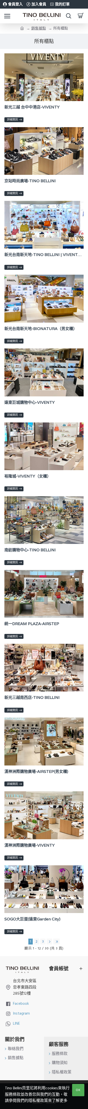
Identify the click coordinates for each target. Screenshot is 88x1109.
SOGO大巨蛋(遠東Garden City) (32, 919)
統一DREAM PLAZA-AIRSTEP (31, 623)
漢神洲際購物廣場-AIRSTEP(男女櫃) (36, 771)
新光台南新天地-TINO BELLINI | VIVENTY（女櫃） (44, 254)
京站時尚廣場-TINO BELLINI (30, 181)
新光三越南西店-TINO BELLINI (32, 697)
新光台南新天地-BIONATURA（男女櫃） (40, 328)
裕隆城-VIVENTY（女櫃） (27, 476)
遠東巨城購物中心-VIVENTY (29, 402)
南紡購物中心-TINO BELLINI (30, 550)
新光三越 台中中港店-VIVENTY (32, 107)
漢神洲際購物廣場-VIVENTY (29, 845)
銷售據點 (38, 28)
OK (78, 1090)
